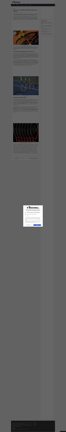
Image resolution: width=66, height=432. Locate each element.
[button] (33, 216)
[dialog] (33, 216)
